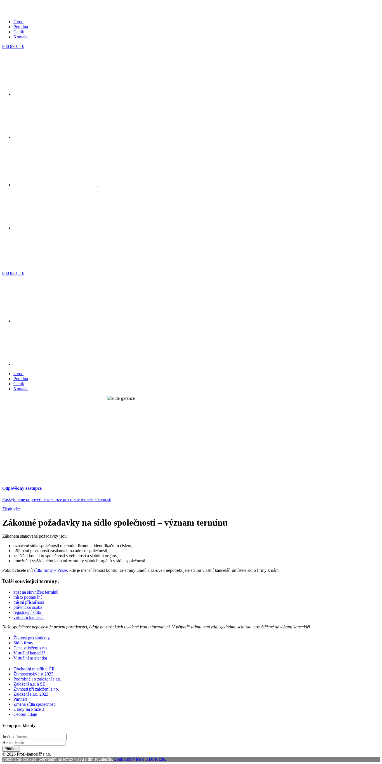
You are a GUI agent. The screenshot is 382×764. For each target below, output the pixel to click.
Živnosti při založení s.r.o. (36, 689)
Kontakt (20, 36)
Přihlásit (11, 749)
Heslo (7, 742)
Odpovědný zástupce (22, 488)
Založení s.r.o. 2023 (30, 694)
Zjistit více (11, 509)
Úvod (18, 21)
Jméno (8, 736)
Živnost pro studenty (31, 637)
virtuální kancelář (28, 617)
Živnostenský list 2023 (33, 674)
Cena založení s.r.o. (30, 647)
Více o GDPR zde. (149, 759)
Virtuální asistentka (30, 658)
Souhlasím (123, 759)
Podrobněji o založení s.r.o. (37, 679)
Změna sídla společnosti (34, 704)
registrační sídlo (27, 612)
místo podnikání (27, 597)
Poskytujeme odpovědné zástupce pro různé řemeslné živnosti (56, 499)
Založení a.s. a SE (29, 684)
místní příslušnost (28, 602)
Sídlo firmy (23, 642)
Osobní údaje (25, 714)
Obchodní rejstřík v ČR (34, 669)
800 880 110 (13, 46)
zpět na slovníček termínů (35, 592)
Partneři (20, 699)
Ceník (18, 31)
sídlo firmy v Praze (50, 570)
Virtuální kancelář (29, 653)
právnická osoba (27, 607)
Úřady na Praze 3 (28, 709)
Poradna (20, 26)
